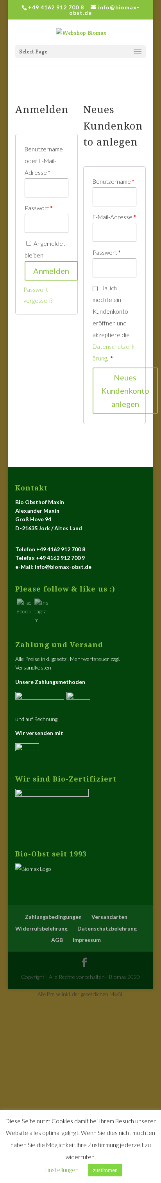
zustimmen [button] (105, 1170)
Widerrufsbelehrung (41, 928)
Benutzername (113, 181)
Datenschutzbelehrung (107, 928)
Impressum (87, 939)
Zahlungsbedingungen (53, 916)
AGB (57, 939)
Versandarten (109, 916)
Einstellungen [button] (62, 1169)
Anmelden (51, 270)
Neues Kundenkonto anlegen (125, 391)
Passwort (39, 207)
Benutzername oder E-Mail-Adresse (44, 161)
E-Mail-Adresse (114, 216)
